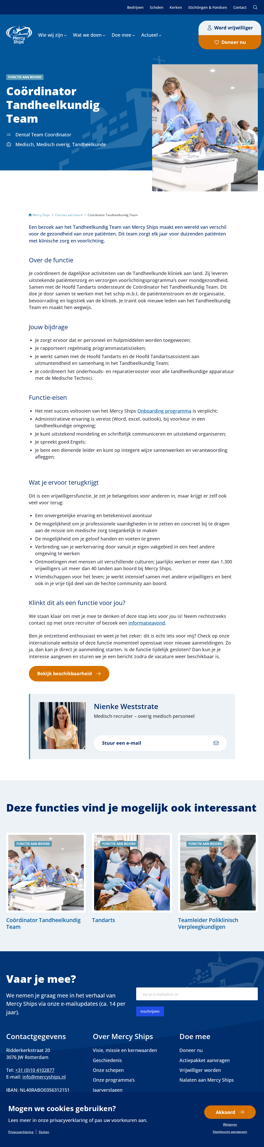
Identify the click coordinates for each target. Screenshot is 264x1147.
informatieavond (146, 623)
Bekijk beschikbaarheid (64, 673)
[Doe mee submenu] (133, 35)
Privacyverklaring (21, 1132)
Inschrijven (150, 1011)
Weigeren (230, 1124)
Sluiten (44, 1132)
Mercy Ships (41, 215)
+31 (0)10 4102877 (34, 1070)
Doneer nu (233, 42)
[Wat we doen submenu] (104, 35)
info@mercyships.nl (44, 1077)
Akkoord (225, 1112)
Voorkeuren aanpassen (230, 1131)
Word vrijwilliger (233, 28)
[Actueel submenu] (160, 35)
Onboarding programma (164, 411)
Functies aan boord (68, 215)
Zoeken (255, 7)
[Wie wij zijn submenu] (65, 35)
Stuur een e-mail (121, 743)
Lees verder (46, 881)
